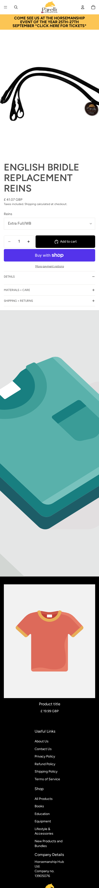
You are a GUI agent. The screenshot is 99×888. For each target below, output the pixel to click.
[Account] (82, 7)
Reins (8, 214)
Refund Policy (45, 764)
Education (42, 814)
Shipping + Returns (18, 300)
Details (9, 276)
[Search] (16, 7)
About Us (42, 741)
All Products (44, 799)
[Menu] (5, 7)
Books (39, 806)
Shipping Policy (46, 771)
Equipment (43, 821)
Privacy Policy (45, 756)
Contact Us (43, 749)
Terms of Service (47, 779)
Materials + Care (17, 290)
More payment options (49, 266)
